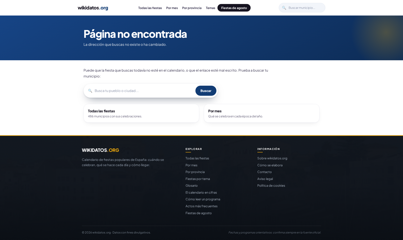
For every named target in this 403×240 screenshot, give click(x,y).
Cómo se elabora (270, 165)
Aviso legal (265, 179)
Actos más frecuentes (201, 206)
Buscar (205, 91)
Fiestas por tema (198, 179)
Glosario (192, 185)
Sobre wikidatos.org (272, 158)
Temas (210, 8)
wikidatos (93, 7)
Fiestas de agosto (234, 8)
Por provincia (192, 8)
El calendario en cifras (201, 192)
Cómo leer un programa (203, 199)
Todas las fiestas (150, 8)
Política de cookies (271, 185)
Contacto (264, 172)
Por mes (172, 8)
